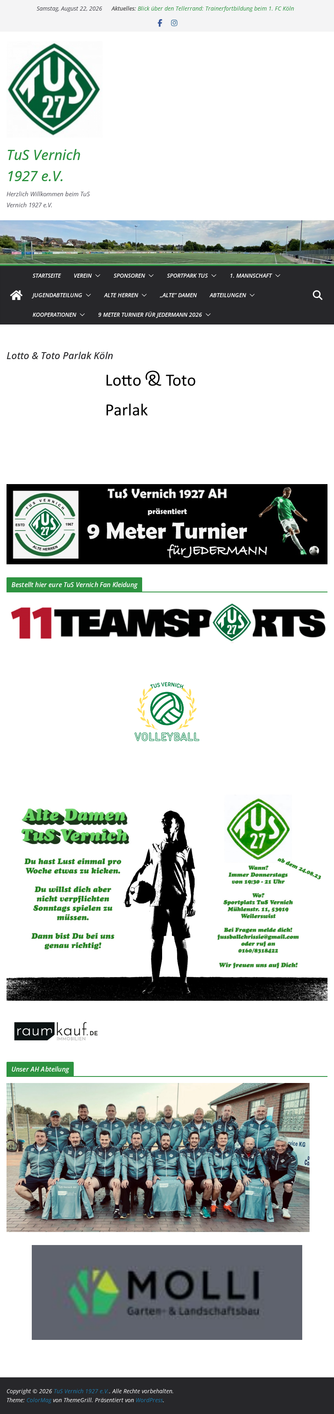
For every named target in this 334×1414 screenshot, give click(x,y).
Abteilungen (228, 295)
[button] (96, 275)
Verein (83, 275)
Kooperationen (54, 314)
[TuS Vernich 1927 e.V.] (16, 295)
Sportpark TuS (187, 275)
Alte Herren (121, 295)
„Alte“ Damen (178, 295)
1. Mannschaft (251, 275)
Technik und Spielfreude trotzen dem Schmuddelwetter (207, 8)
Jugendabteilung (57, 295)
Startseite (47, 275)
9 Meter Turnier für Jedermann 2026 (150, 314)
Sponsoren (129, 275)
